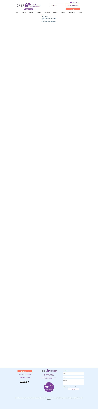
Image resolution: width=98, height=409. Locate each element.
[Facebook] (21, 382)
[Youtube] (23, 382)
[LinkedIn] (28, 382)
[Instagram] (25, 382)
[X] (26, 382)
